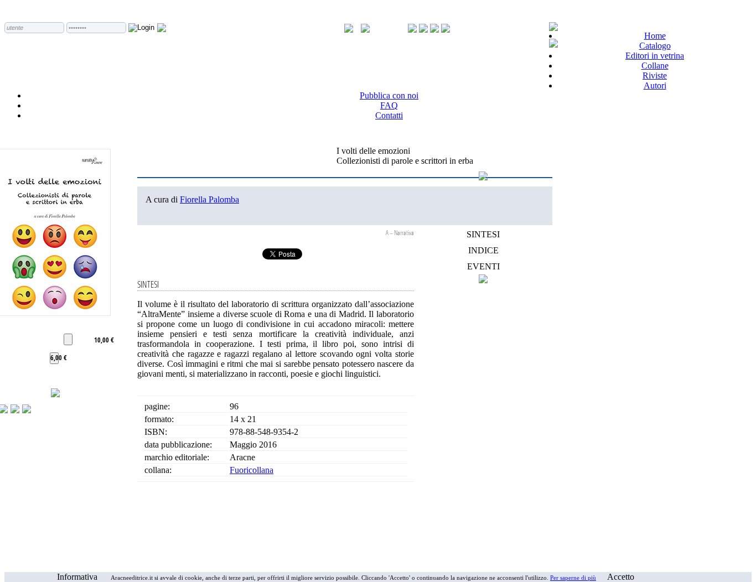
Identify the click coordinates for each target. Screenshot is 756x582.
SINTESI (483, 234)
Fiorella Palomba (209, 199)
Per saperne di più (573, 577)
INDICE (483, 250)
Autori (655, 85)
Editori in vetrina (654, 55)
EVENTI (483, 266)
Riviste (655, 75)
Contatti (389, 115)
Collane (655, 65)
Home (655, 35)
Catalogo (655, 45)
